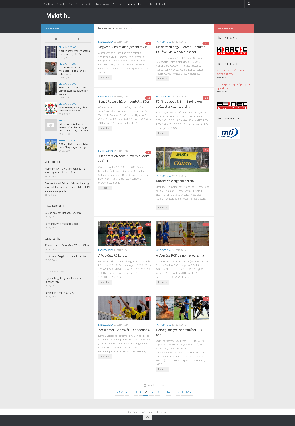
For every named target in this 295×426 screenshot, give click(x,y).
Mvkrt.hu (58, 15)
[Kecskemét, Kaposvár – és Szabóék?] (124, 308)
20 (168, 392)
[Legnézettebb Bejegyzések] (56, 39)
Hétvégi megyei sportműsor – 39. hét (180, 332)
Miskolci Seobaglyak (228, 118)
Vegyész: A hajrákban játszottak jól (123, 46)
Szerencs (118, 4)
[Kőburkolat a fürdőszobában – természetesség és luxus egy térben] (51, 88)
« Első (120, 392)
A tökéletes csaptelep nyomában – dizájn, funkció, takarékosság (72, 71)
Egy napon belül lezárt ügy (59, 293)
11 (151, 392)
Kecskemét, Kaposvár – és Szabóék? (124, 329)
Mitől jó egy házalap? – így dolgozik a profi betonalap (233, 86)
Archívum (147, 412)
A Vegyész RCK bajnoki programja (180, 255)
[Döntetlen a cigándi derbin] (182, 159)
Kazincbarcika (134, 4)
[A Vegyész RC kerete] (124, 233)
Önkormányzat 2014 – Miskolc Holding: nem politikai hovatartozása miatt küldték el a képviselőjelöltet (68, 187)
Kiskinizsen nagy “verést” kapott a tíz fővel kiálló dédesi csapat (180, 49)
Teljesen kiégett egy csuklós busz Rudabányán (63, 280)
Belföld (148, 4)
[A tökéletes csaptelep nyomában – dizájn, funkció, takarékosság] (51, 68)
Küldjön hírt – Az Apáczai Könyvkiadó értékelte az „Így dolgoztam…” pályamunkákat (73, 127)
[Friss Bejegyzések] (79, 39)
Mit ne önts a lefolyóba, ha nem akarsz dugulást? (232, 72)
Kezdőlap (48, 4)
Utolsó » (186, 392)
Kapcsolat (162, 412)
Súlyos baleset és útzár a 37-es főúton (67, 245)
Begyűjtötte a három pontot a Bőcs (124, 101)
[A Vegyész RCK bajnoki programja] (182, 233)
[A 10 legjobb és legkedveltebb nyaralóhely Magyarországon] (51, 145)
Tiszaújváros (102, 4)
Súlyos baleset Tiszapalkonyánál (63, 213)
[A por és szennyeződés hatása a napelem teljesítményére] (51, 52)
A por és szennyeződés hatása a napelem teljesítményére (74, 52)
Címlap (62, 47)
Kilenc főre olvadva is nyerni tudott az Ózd (123, 158)
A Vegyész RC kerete (113, 255)
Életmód (160, 4)
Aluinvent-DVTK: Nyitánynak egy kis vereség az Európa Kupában (65, 171)
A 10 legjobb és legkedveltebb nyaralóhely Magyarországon (73, 145)
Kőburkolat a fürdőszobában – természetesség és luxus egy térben (74, 91)
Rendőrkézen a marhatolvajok (61, 224)
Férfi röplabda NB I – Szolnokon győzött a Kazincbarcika (179, 104)
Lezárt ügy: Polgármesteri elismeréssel (67, 256)
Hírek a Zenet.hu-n (227, 64)
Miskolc (61, 4)
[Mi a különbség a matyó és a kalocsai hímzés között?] (51, 108)
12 (157, 392)
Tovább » (104, 77)
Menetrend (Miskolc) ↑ (80, 4)
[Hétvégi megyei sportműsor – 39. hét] (182, 308)
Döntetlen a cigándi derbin (175, 180)
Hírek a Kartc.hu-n (227, 38)
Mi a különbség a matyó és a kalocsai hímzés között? (73, 109)
